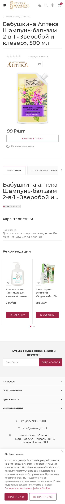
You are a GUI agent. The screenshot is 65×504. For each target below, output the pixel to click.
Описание (14, 170)
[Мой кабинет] (52, 5)
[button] (30, 326)
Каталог (9, 381)
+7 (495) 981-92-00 (33, 421)
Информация (13, 408)
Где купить (11, 399)
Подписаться (50, 362)
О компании (12, 390)
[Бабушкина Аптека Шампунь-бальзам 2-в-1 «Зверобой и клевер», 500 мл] (33, 98)
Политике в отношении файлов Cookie (27, 488)
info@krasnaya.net (35, 428)
